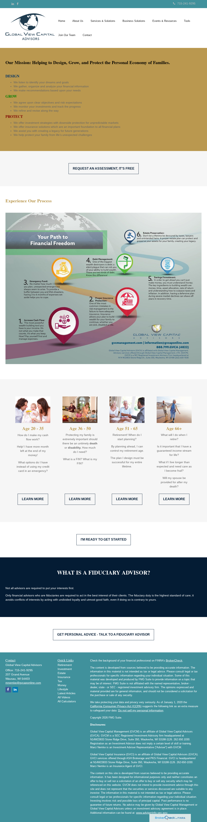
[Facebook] (17, 4)
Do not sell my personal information (140, 710)
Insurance (64, 677)
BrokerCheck (174, 660)
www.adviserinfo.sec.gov (151, 812)
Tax (60, 681)
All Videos (64, 697)
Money (62, 685)
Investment (65, 669)
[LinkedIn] (13, 4)
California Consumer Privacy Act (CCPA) (116, 706)
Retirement (65, 665)
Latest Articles (66, 693)
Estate (62, 673)
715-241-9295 (186, 3)
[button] (78, 21)
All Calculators (67, 701)
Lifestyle (63, 689)
